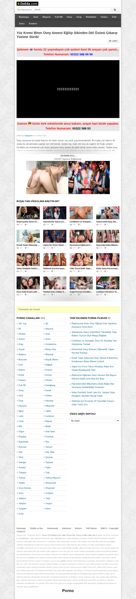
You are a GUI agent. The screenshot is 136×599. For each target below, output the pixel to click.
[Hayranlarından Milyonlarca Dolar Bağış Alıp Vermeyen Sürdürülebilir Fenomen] (108, 236)
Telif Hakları (91, 528)
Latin (21, 416)
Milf (20, 426)
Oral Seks (50, 431)
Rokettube (91, 17)
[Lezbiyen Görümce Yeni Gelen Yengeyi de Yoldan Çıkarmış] (108, 283)
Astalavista (50, 344)
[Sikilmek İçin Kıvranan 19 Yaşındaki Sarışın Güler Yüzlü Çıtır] (55, 260)
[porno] (47, 177)
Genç (69, 17)
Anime (22, 339)
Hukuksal (66, 528)
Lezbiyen (49, 416)
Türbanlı (22, 472)
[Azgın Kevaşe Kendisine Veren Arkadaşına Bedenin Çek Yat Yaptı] (81, 283)
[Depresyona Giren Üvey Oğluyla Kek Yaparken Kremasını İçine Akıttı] (28, 213)
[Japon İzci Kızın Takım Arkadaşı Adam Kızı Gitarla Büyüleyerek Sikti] (55, 236)
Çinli (21, 364)
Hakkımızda (52, 528)
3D (46, 323)
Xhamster (50, 488)
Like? (115, 41)
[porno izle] (89, 177)
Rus (47, 442)
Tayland (49, 462)
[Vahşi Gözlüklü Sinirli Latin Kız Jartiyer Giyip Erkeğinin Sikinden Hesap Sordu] (28, 260)
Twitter (22, 483)
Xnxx (21, 493)
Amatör (22, 334)
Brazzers (23, 359)
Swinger (22, 462)
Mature (48, 421)
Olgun (21, 431)
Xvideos (33, 23)
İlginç (21, 411)
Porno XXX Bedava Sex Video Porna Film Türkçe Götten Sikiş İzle (68, 535)
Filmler (48, 380)
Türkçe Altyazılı (53, 478)
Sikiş (21, 457)
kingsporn (29, 136)
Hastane (49, 400)
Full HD (59, 17)
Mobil (48, 426)
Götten (48, 395)
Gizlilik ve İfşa (36, 528)
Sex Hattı (50, 452)
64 (20, 329)
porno (63, 561)
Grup (79, 17)
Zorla (21, 513)
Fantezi (22, 380)
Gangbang (50, 385)
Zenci (22, 23)
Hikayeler (49, 406)
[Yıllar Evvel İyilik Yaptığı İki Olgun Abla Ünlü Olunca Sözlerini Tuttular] (81, 260)
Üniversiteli (50, 483)
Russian (22, 447)
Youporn (22, 508)
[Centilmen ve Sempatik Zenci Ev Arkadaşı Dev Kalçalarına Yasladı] (81, 213)
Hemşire (23, 406)
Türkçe (104, 17)
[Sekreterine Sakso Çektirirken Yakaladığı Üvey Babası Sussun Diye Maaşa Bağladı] (55, 213)
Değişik (49, 364)
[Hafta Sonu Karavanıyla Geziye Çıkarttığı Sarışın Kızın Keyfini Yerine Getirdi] (108, 260)
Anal (35, 17)
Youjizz (48, 503)
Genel (48, 390)
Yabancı (22, 498)
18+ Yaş (23, 323)
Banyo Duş (50, 349)
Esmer (48, 375)
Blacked (49, 354)
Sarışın (48, 447)
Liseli (21, 421)
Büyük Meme (51, 359)
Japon (48, 411)
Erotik (21, 375)
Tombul (22, 467)
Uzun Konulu (25, 488)
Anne (47, 339)
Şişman (49, 457)
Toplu (48, 467)
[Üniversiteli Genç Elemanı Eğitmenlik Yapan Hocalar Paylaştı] (108, 213)
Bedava (22, 354)
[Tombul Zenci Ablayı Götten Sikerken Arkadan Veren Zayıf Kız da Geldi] (55, 283)
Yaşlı (47, 498)
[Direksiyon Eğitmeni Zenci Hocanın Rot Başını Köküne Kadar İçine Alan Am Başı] (81, 236)
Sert (21, 452)
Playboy (22, 436)
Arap (21, 344)
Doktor (22, 370)
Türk (114, 17)
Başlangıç (24, 17)
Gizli (21, 395)
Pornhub (49, 436)
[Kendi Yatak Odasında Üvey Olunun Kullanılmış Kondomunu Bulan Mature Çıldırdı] (28, 236)
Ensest (48, 370)
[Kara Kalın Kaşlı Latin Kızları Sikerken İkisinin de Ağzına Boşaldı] (28, 283)
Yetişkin (22, 503)
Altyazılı (46, 17)
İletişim (78, 528)
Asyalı (22, 349)
